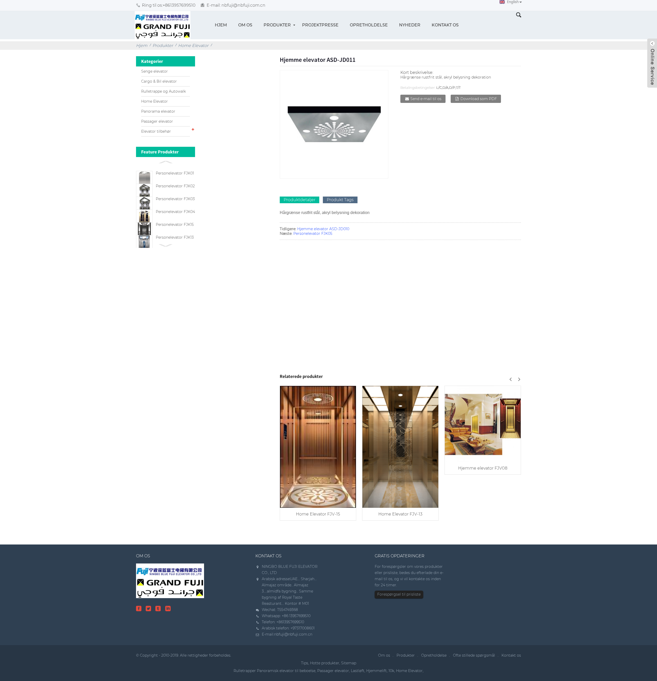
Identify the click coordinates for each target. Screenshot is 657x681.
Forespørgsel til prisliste (399, 594)
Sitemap (348, 663)
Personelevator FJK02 (175, 186)
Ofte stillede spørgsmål (474, 655)
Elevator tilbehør (156, 131)
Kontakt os (445, 25)
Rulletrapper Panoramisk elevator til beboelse (274, 670)
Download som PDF (478, 98)
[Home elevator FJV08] (483, 423)
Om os (245, 25)
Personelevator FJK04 (175, 211)
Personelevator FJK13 (175, 237)
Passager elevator (157, 121)
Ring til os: (169, 5)
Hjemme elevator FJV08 (482, 468)
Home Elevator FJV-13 (400, 514)
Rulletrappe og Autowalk (163, 91)
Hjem (221, 25)
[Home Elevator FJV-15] (318, 446)
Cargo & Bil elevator (159, 81)
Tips (304, 663)
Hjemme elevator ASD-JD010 (323, 229)
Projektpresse (320, 25)
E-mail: (236, 5)
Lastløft (357, 670)
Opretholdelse (369, 25)
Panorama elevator (158, 111)
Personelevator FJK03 (175, 199)
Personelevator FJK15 (175, 224)
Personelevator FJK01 (175, 173)
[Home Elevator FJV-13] (400, 446)
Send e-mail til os (425, 98)
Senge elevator (154, 71)
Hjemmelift (376, 670)
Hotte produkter (324, 663)
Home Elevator (193, 45)
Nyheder (409, 25)
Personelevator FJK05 (312, 233)
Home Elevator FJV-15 (318, 514)
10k (391, 670)
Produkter (277, 25)
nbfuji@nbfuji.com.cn (293, 634)
